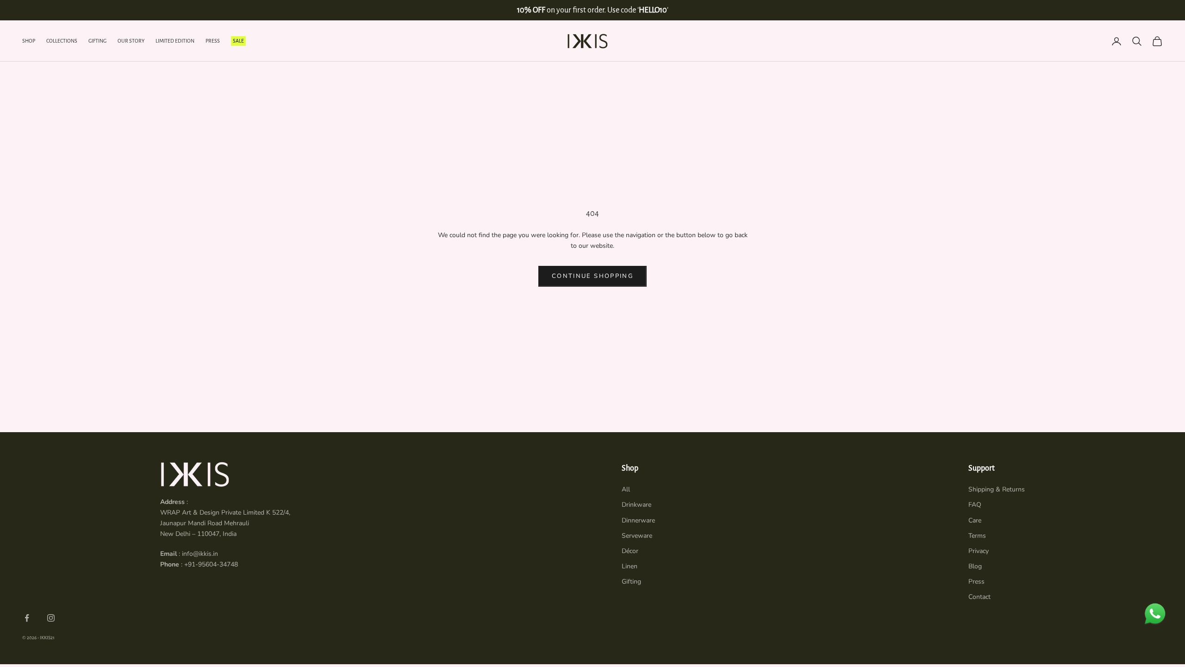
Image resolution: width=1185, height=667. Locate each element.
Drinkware (636, 504)
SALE (238, 41)
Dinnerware (638, 520)
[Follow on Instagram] (51, 618)
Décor (630, 551)
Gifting (631, 581)
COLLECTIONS (61, 41)
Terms (977, 535)
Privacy (978, 551)
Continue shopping (592, 276)
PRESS (213, 41)
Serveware (637, 535)
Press (976, 581)
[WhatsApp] (1154, 613)
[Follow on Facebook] (26, 618)
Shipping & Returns (996, 489)
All (626, 489)
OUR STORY (131, 41)
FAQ (974, 504)
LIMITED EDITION (175, 41)
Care (974, 520)
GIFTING (97, 41)
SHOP (28, 41)
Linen (629, 566)
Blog (975, 566)
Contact (979, 596)
